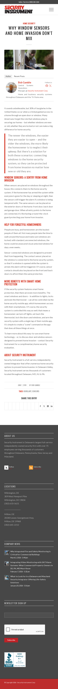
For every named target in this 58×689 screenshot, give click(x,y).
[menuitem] (50, 9)
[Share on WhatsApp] (14, 406)
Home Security (29, 23)
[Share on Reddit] (33, 406)
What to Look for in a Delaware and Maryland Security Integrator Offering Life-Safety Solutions (30, 579)
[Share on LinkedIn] (21, 406)
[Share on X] (10, 406)
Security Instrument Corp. (38, 91)
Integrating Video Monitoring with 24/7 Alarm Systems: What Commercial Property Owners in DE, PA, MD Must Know (31, 565)
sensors (35, 391)
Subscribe (11, 640)
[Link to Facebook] (39, 686)
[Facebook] (46, 85)
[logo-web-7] (24, 9)
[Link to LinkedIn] (44, 686)
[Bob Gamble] (11, 92)
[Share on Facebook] (6, 406)
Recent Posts (19, 76)
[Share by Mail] (36, 406)
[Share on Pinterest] (18, 406)
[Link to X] (48, 686)
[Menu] (50, 9)
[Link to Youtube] (52, 686)
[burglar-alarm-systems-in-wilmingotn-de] (29, 59)
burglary (27, 391)
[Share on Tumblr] (25, 406)
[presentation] (24, 630)
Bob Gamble (36, 385)
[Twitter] (50, 85)
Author (8, 76)
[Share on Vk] (29, 406)
